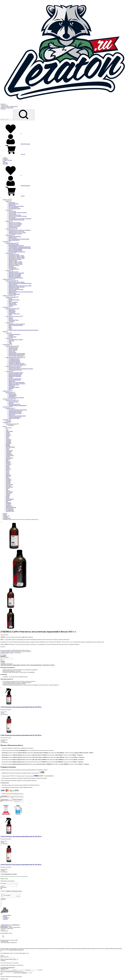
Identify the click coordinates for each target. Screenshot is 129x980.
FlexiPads (8, 478)
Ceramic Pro (8, 453)
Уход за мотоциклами (13, 207)
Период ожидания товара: (6, 959)
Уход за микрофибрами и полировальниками (19, 238)
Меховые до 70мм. (13, 260)
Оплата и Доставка (7, 160)
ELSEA (7, 467)
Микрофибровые (12, 267)
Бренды (5, 426)
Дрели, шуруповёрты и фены (15, 373)
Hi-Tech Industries (10, 499)
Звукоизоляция (12, 396)
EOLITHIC (8, 468)
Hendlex (8, 497)
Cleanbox (8, 456)
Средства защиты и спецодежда (13, 316)
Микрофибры (12, 310)
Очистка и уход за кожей (14, 226)
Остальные (11, 266)
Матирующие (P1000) (14, 244)
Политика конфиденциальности (16, 949)
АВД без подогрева (13, 348)
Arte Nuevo (8, 435)
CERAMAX (8, 451)
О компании (6, 917)
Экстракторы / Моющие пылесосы (16, 363)
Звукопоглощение (13, 395)
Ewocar (7, 473)
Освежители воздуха (10, 228)
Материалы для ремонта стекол (16, 277)
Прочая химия (9, 235)
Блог (4, 161)
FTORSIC (8, 482)
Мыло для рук (12, 414)
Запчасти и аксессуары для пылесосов (17, 364)
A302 (7, 430)
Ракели (10, 300)
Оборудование (6, 344)
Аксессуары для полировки (15, 274)
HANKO (8, 495)
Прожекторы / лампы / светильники (17, 383)
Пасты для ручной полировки (15, 250)
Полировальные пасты (11, 243)
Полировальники (10, 253)
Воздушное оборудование (14, 379)
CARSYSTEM (9, 450)
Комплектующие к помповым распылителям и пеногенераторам (23, 330)
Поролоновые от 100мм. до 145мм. (17, 256)
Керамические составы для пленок (16, 286)
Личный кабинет (7, 915)
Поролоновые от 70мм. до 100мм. (16, 255)
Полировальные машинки (15, 367)
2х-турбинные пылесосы (14, 359)
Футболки (11, 335)
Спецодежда (11, 321)
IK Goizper (8, 505)
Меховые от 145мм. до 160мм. (15, 264)
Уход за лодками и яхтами (14, 208)
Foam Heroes (9, 479)
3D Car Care (8, 427)
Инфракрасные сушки (14, 384)
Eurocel (7, 472)
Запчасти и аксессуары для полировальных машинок (21, 368)
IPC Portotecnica (9, 508)
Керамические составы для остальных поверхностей (21, 291)
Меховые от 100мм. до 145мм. (15, 262)
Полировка (6, 241)
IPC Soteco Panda (10, 509)
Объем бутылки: (4, 799)
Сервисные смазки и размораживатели (17, 405)
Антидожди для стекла (14, 288)
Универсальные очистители (15, 412)
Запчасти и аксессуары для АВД (16, 355)
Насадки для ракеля (13, 302)
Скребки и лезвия (13, 304)
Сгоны (10, 328)
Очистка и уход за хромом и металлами (18, 216)
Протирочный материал (11, 308)
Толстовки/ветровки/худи (14, 334)
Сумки (10, 343)
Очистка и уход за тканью (14, 222)
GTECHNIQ (9, 493)
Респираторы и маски (14, 320)
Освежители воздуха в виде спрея (16, 231)
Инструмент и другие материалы (16, 397)
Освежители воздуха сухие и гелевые (17, 232)
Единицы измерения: (17, 799)
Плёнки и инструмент (8, 295)
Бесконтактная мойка (13, 203)
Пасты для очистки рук (14, 240)
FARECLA (8, 474)
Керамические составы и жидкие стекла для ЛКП (20, 285)
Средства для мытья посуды (15, 417)
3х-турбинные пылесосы (14, 361)
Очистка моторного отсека (15, 215)
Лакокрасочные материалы (15, 236)
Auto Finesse (8, 439)
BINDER (8, 445)
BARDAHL (8, 443)
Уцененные (8, 421)
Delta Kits (8, 459)
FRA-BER (8, 480)
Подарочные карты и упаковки (16, 339)
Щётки (10, 327)
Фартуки (11, 317)
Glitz (7, 489)
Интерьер (8, 221)
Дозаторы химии (12, 352)
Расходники (6, 307)
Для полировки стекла (14, 269)
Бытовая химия (6, 406)
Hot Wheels (8, 502)
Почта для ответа (4, 956)
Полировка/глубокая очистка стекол (17, 251)
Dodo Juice (8, 461)
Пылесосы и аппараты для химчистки (14, 357)
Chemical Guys (9, 454)
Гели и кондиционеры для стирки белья (18, 409)
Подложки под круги (13, 271)
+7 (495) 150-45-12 (5, 106)
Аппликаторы (12, 312)
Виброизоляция (12, 393)
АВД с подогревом (13, 349)
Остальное (8, 270)
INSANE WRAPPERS (11, 507)
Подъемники (12, 386)
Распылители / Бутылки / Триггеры (17, 324)
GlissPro (8, 488)
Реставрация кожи (13, 227)
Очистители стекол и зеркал (15, 413)
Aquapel (8, 433)
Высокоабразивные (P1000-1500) (16, 245)
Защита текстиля (12, 290)
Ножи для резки (12, 303)
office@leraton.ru (4, 927)
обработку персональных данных (14, 891)
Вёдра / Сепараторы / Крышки (16, 325)
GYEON (8, 494)
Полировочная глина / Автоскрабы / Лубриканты (20, 218)
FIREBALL (8, 476)
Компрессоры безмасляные (15, 375)
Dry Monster (8, 464)
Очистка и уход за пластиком (15, 223)
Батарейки (11, 388)
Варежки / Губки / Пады (14, 313)
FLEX (7, 477)
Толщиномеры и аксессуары (15, 369)
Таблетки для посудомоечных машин (17, 415)
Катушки (11, 377)
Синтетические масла (14, 401)
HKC (7, 501)
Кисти (10, 326)
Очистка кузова (12, 211)
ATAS (7, 437)
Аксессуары (11, 340)
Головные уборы (12, 336)
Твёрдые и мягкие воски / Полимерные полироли (20, 283)
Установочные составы (14, 299)
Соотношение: (4, 796)
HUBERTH (8, 503)
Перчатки (11, 318)
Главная (5, 157)
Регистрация (27, 143)
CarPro (7, 449)
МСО (10, 389)
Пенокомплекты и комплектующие (17, 353)
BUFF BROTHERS (10, 447)
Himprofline (8, 500)
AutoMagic (8, 441)
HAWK (7, 496)
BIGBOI (8, 444)
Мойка (7, 201)
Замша (10, 314)
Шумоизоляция (6, 391)
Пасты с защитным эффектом (15, 249)
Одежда (7, 333)
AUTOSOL (8, 442)
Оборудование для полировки (13, 366)
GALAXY (8, 483)
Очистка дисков (12, 213)
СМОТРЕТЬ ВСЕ (10, 511)
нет (14, 967)
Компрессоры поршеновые (15, 376)
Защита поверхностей (8, 279)
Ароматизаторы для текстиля (15, 411)
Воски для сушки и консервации (16, 206)
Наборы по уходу (13, 237)
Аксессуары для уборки (14, 418)
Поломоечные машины (14, 387)
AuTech (7, 438)
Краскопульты (12, 381)
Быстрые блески (12, 293)
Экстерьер (8, 210)
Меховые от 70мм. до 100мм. (15, 261)
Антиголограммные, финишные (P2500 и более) (20, 248)
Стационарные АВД (13, 347)
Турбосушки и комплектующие (16, 372)
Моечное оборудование (11, 346)
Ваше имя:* (3, 883)
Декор (10, 342)
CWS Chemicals (9, 457)
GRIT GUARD (9, 491)
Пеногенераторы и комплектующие (17, 354)
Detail (7, 460)
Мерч (4, 331)
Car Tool (8, 448)
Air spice (8, 432)
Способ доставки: (17, 972)
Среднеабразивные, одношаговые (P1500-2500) (19, 246)
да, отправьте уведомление (7, 967)
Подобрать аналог (5, 652)
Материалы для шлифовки (15, 276)
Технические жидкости (8, 398)
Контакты (5, 162)
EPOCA (8, 470)
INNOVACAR (9, 506)
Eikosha (7, 466)
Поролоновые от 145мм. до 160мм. (17, 258)
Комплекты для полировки (15, 275)
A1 (6, 428)
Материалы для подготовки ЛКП (16, 272)
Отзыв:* (2, 886)
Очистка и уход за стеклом (15, 225)
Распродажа (6, 419)
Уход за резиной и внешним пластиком (17, 212)
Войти (22, 143)
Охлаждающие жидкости (14, 404)
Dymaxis (8, 465)
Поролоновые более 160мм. (15, 259)
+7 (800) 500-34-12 (13, 106)
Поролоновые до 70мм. (14, 254)
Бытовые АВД (12, 351)
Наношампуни (12, 204)
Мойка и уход (6, 199)
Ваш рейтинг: (4, 887)
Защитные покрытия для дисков (16, 289)
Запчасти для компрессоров (15, 378)
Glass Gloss (8, 485)
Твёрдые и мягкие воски (14, 294)
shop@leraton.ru (4, 926)
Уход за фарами (12, 217)
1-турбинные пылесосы (14, 358)
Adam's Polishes (9, 431)
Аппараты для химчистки (14, 362)
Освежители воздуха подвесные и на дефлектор (20, 230)
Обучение (5, 163)
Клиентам (5, 159)
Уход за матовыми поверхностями (16, 219)
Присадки (11, 403)
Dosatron (8, 462)
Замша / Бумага (12, 311)
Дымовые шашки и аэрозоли (15, 233)
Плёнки (10, 298)
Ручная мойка (12, 202)
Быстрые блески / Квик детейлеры (16, 282)
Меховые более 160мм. (14, 265)
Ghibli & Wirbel (9, 484)
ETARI (7, 471)
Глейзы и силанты (13, 284)
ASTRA (8, 436)
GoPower (8, 490)
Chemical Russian (10, 455)
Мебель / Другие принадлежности (16, 382)
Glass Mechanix (9, 487)
